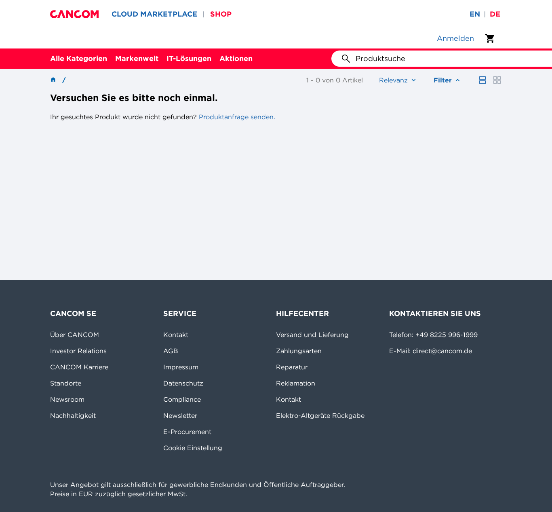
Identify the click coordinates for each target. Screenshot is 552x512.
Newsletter (180, 415)
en (475, 14)
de (495, 14)
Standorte (65, 383)
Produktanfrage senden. (236, 117)
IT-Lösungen (188, 58)
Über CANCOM (74, 335)
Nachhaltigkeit (73, 415)
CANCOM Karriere (79, 367)
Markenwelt (136, 58)
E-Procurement (187, 432)
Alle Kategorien (78, 58)
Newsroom (67, 399)
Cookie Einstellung (192, 448)
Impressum (180, 367)
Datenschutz (183, 383)
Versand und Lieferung (312, 335)
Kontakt (175, 335)
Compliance (182, 399)
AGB (170, 351)
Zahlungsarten (299, 351)
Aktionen (236, 58)
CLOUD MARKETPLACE (154, 14)
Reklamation (295, 383)
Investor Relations (78, 351)
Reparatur (292, 367)
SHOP (221, 14)
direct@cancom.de (442, 351)
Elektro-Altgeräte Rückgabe (320, 415)
